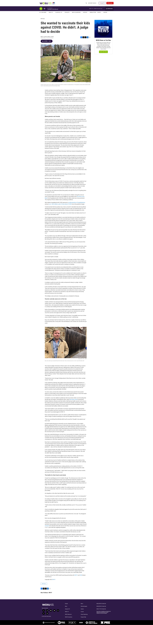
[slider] (46, 8)
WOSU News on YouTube (103, 40)
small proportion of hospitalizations (76, 202)
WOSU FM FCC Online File (101, 603)
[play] (41, 8)
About (82, 603)
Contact (82, 611)
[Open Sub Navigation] (47, 12)
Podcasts (67, 12)
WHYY (53, 579)
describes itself (73, 399)
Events (99, 12)
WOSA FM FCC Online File (101, 606)
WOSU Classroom (76, 12)
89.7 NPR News (42, 12)
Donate (110, 3)
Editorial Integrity (84, 606)
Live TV (103, 3)
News (66, 606)
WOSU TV (51, 12)
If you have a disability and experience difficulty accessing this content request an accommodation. (104, 612)
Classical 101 (58, 12)
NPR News (43, 18)
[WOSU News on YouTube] (103, 29)
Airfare (105, 12)
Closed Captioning (84, 614)
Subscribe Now (103, 52)
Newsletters (93, 12)
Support (85, 12)
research (47, 525)
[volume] (45, 8)
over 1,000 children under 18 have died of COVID (60, 204)
